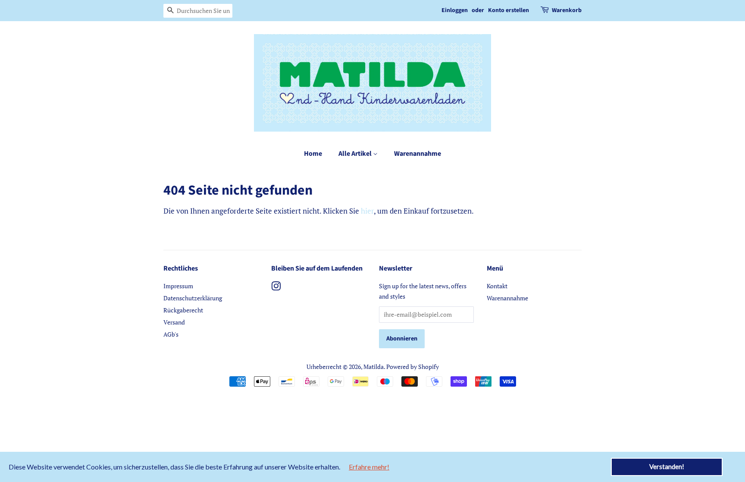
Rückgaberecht (183, 310)
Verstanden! (666, 466)
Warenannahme (417, 153)
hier (367, 211)
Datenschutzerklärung (192, 298)
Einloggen (454, 10)
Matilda (373, 366)
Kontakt (497, 286)
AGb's (170, 334)
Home (313, 153)
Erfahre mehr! (369, 467)
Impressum (178, 286)
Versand (174, 322)
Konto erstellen (508, 10)
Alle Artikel (355, 153)
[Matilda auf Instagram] (276, 288)
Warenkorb (567, 10)
